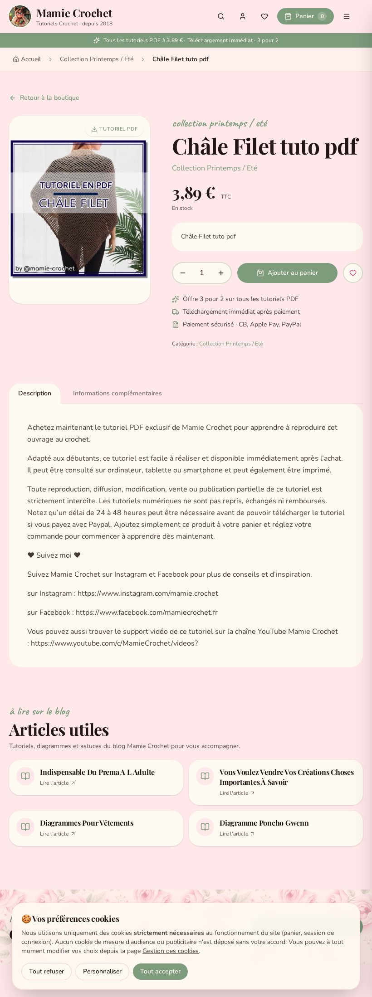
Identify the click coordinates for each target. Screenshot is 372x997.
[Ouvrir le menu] (347, 16)
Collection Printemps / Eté (96, 59)
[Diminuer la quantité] (183, 273)
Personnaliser (102, 971)
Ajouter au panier (293, 272)
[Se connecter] (243, 16)
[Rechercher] (221, 16)
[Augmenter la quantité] (221, 273)
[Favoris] (264, 16)
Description (34, 393)
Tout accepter (160, 971)
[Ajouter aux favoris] (353, 273)
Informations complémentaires (117, 393)
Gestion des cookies (170, 951)
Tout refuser (46, 971)
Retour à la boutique (49, 97)
